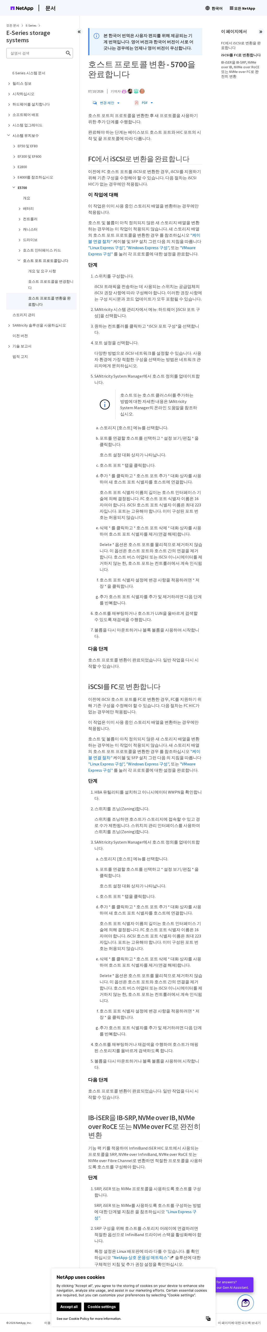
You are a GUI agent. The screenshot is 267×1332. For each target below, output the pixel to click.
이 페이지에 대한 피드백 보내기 (239, 1323)
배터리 (28, 208)
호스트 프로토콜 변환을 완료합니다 (49, 301)
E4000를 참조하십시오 (35, 177)
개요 (26, 198)
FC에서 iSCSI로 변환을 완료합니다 (241, 45)
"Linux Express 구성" (106, 247)
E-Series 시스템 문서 (29, 73)
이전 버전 (20, 335)
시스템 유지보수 (26, 135)
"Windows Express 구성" (147, 247)
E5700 (22, 187)
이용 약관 (50, 1323)
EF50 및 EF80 (28, 146)
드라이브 (30, 239)
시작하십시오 (23, 93)
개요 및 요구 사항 (42, 271)
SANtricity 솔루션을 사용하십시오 (39, 325)
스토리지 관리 (24, 314)
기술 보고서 (22, 346)
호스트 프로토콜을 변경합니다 (51, 284)
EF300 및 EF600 (29, 156)
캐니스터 (30, 229)
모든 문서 (12, 25)
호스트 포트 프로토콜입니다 (45, 260)
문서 (50, 8)
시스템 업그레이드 (28, 125)
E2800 (22, 166)
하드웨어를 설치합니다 (31, 104)
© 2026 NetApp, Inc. (19, 1323)
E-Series (31, 25)
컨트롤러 (30, 219)
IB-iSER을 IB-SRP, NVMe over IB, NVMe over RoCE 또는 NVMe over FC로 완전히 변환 (240, 69)
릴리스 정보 (22, 83)
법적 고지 (20, 356)
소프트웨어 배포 (26, 114)
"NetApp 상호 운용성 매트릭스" (140, 1257)
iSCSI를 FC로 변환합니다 (241, 55)
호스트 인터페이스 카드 (42, 250)
